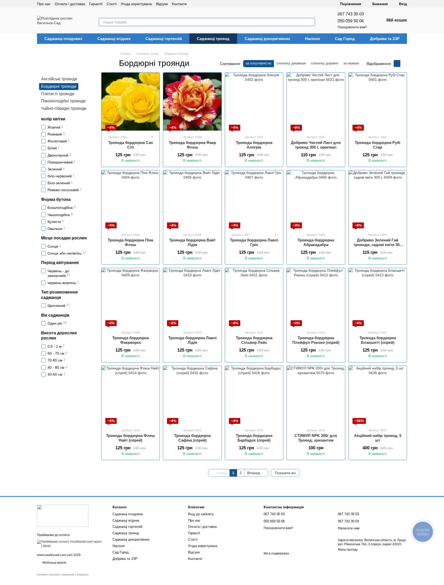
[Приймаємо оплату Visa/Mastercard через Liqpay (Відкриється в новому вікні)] (71, 543)
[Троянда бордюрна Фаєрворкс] (130, 297)
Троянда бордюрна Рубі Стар (377, 144)
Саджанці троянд (213, 38)
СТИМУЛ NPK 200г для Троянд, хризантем (315, 437)
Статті (112, 4)
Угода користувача (136, 4)
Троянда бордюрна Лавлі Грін (254, 242)
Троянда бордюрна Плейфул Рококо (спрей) (315, 340)
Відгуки (162, 4)
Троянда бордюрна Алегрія (254, 144)
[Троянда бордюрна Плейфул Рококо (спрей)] (316, 297)
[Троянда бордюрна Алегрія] (254, 102)
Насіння (312, 38)
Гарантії (96, 4)
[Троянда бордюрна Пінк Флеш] (130, 199)
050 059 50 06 (351, 21)
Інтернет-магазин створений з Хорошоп (63, 574)
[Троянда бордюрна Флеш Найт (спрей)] (130, 395)
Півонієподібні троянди (63, 101)
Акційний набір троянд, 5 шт (377, 437)
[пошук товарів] (311, 22)
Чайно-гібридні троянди (63, 108)
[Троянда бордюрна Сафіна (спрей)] (192, 395)
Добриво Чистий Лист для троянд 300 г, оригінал (316, 144)
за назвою (351, 63)
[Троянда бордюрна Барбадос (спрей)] (254, 395)
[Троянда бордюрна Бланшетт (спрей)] (378, 297)
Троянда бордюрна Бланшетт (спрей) (377, 340)
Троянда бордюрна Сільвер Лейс (254, 340)
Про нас (44, 4)
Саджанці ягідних (114, 38)
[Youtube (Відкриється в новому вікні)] (212, 4)
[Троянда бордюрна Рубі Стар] (378, 102)
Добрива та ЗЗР (385, 38)
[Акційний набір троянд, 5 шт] (378, 395)
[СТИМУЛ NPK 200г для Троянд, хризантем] (316, 395)
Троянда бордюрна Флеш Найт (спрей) (130, 437)
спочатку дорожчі (324, 63)
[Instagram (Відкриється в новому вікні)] (194, 4)
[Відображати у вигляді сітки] (397, 63)
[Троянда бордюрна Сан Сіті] (130, 102)
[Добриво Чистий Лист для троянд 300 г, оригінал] (316, 102)
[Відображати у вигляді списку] (403, 63)
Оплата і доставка (70, 4)
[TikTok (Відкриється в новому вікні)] (200, 4)
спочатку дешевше (291, 63)
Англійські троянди (59, 79)
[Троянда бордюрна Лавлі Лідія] (192, 297)
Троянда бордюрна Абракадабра (316, 242)
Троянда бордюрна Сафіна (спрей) (192, 437)
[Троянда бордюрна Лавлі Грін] (254, 199)
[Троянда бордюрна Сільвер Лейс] (254, 297)
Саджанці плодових (63, 38)
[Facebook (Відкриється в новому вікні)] (206, 4)
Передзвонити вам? (352, 27)
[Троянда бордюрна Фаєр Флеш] (192, 102)
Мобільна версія (54, 562)
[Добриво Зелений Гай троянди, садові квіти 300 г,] (378, 199)
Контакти (179, 4)
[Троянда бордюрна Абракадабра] (316, 199)
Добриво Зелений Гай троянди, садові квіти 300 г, (378, 244)
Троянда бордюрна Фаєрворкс (130, 340)
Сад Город (345, 38)
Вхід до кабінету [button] (201, 514)
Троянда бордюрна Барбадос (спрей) (254, 437)
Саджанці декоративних (267, 38)
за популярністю (258, 63)
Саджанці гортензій (163, 38)
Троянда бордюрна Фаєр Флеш (192, 144)
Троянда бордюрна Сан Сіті (130, 144)
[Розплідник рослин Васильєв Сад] (62, 516)
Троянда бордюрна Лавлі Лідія (192, 340)
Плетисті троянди (57, 94)
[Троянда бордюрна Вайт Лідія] (192, 199)
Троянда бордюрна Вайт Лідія (192, 242)
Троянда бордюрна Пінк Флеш (130, 242)
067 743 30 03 (351, 14)
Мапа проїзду (348, 549)
